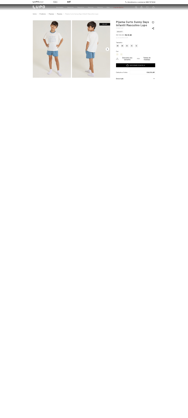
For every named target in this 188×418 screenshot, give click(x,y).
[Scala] (55, 2)
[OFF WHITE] (117, 54)
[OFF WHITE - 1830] (121, 54)
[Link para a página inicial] (35, 14)
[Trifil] (69, 2)
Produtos (43, 14)
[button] (136, 7)
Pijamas (51, 14)
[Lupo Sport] (38, 2)
